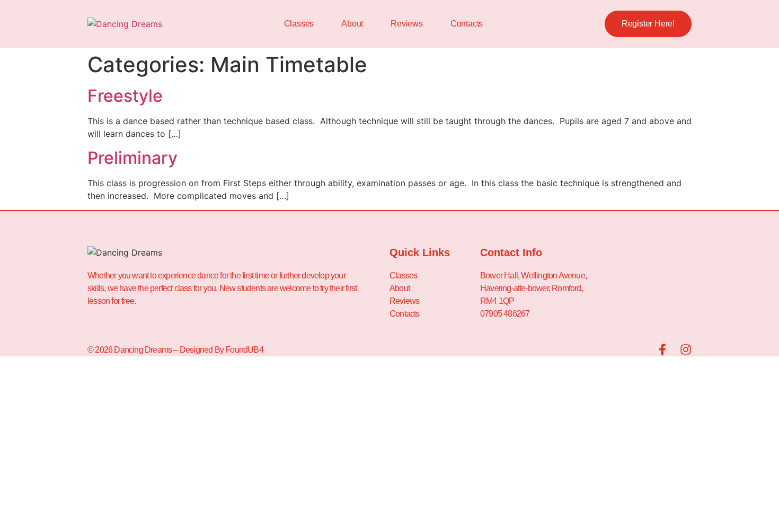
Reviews (407, 23)
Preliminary (132, 157)
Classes (299, 23)
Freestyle (125, 95)
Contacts (466, 23)
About (352, 23)
